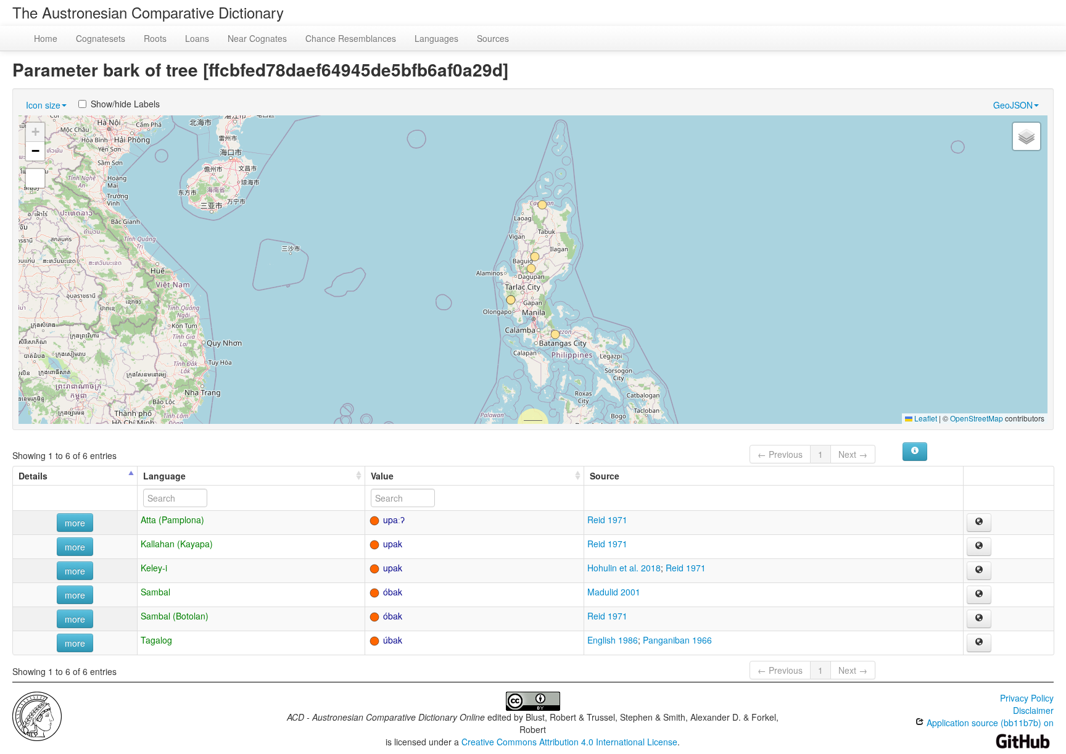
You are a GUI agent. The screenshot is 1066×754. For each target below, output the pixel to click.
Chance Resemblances (350, 38)
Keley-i (154, 567)
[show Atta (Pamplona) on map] (979, 522)
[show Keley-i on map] (979, 570)
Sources (493, 38)
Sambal (155, 592)
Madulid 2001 (613, 592)
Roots (155, 38)
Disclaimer (1033, 710)
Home (45, 38)
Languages (436, 38)
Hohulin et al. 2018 (624, 567)
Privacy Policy (1027, 698)
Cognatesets (100, 38)
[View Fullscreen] (35, 178)
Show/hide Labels (125, 103)
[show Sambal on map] (979, 595)
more (75, 522)
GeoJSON (1013, 105)
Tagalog (156, 640)
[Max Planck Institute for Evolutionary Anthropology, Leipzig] (37, 715)
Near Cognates (257, 38)
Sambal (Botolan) (175, 616)
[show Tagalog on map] (979, 643)
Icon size (43, 105)
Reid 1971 (607, 519)
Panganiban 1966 (677, 640)
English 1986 (612, 640)
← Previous (780, 454)
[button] (542, 205)
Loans (197, 38)
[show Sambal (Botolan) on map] (979, 619)
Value (382, 476)
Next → (852, 454)
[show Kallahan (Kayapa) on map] (979, 546)
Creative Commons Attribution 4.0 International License (569, 741)
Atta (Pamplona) (172, 519)
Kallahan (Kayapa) (177, 543)
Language (164, 476)
